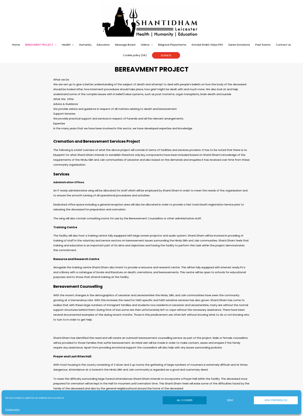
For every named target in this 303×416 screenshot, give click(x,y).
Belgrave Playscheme (172, 44)
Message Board (125, 44)
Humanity (85, 44)
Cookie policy (12, 409)
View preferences (275, 400)
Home (16, 44)
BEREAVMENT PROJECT (39, 44)
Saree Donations (239, 44)
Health (66, 44)
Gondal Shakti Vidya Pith (207, 44)
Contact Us (283, 44)
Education (103, 44)
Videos (145, 44)
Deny (230, 400)
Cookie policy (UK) (135, 55)
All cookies (185, 400)
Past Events (263, 44)
